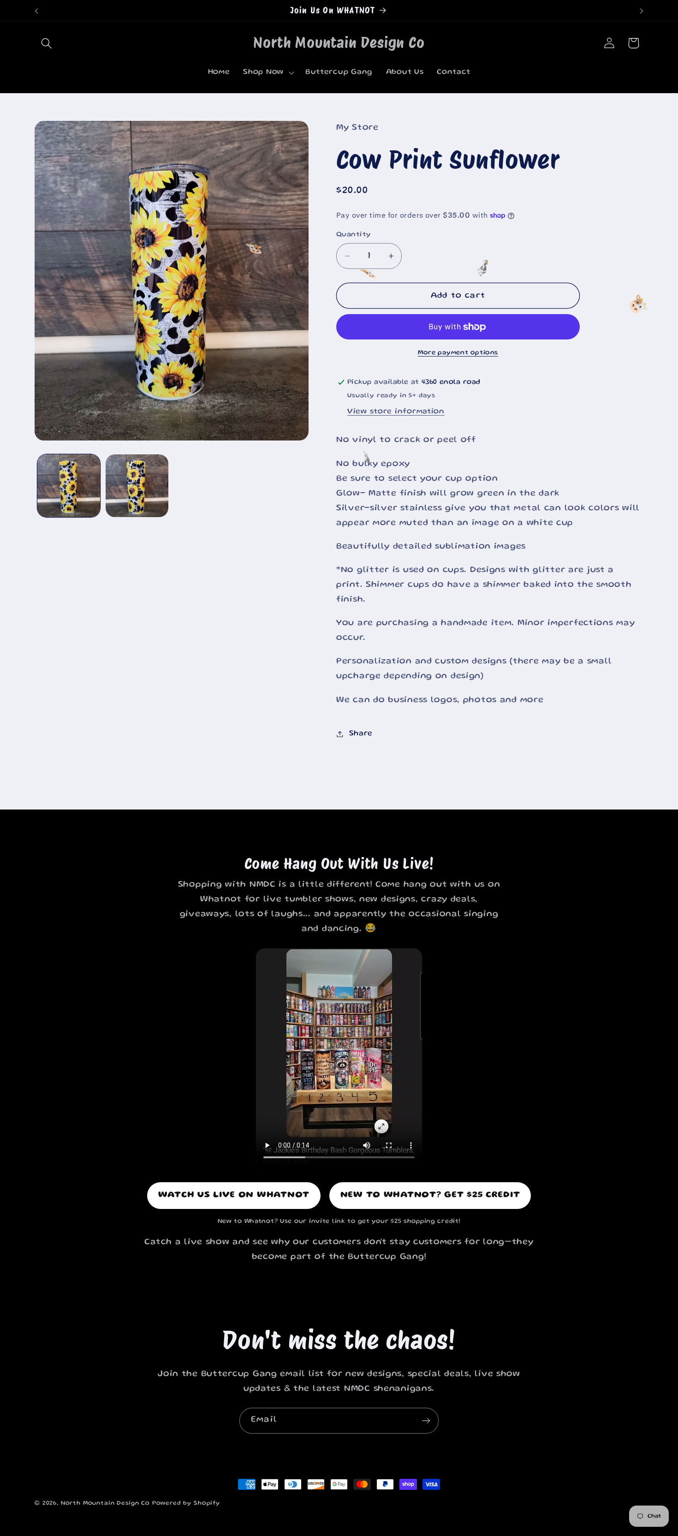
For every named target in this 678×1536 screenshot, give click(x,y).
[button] (47, 43)
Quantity (353, 235)
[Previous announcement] (36, 10)
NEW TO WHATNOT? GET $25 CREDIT (430, 1195)
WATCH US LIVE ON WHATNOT (233, 1195)
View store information (396, 411)
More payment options (458, 353)
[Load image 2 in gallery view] (137, 485)
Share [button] (361, 733)
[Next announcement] (641, 10)
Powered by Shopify (186, 1503)
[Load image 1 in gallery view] (68, 485)
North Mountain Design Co (105, 1503)
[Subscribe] (426, 1421)
